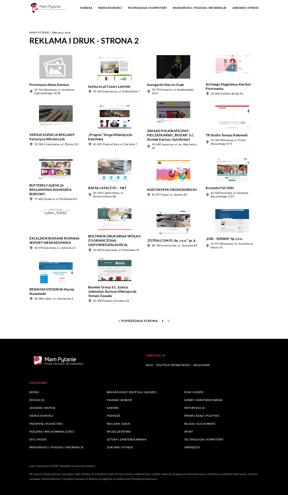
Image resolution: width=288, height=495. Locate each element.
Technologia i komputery (147, 7)
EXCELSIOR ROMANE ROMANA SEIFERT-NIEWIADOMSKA (54, 240)
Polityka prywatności (173, 365)
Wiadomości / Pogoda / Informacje (199, 7)
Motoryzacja (194, 407)
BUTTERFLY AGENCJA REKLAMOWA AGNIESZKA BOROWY (50, 189)
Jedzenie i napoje (42, 407)
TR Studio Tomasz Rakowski (227, 135)
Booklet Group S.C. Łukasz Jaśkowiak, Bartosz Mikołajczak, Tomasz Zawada (112, 291)
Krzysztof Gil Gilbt (220, 188)
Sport (188, 431)
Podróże (113, 415)
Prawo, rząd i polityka (201, 415)
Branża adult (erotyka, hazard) (131, 392)
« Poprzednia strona (138, 321)
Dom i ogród (194, 392)
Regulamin (202, 365)
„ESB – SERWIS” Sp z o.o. (224, 239)
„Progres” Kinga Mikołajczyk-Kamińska (110, 137)
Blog (149, 365)
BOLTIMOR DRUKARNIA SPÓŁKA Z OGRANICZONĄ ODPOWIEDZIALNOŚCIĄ (114, 240)
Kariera (86, 7)
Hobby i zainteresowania (203, 400)
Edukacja (36, 400)
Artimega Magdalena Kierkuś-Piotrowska (229, 86)
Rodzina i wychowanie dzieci (51, 431)
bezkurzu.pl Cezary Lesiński (109, 86)
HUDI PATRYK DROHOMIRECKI (172, 190)
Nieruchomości (110, 7)
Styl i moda (38, 439)
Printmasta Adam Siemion (49, 85)
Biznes (34, 392)
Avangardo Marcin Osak (165, 85)
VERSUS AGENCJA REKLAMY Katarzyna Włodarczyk (52, 137)
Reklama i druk (118, 423)
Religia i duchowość (200, 423)
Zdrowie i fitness (245, 7)
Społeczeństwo (119, 431)
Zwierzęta (192, 447)
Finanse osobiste (119, 400)
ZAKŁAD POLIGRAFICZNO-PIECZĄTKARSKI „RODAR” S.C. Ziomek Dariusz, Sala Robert (171, 135)
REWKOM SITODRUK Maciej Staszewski (51, 291)
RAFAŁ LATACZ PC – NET (107, 188)
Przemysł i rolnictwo (46, 423)
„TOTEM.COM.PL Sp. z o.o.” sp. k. (171, 240)
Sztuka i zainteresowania (126, 439)
